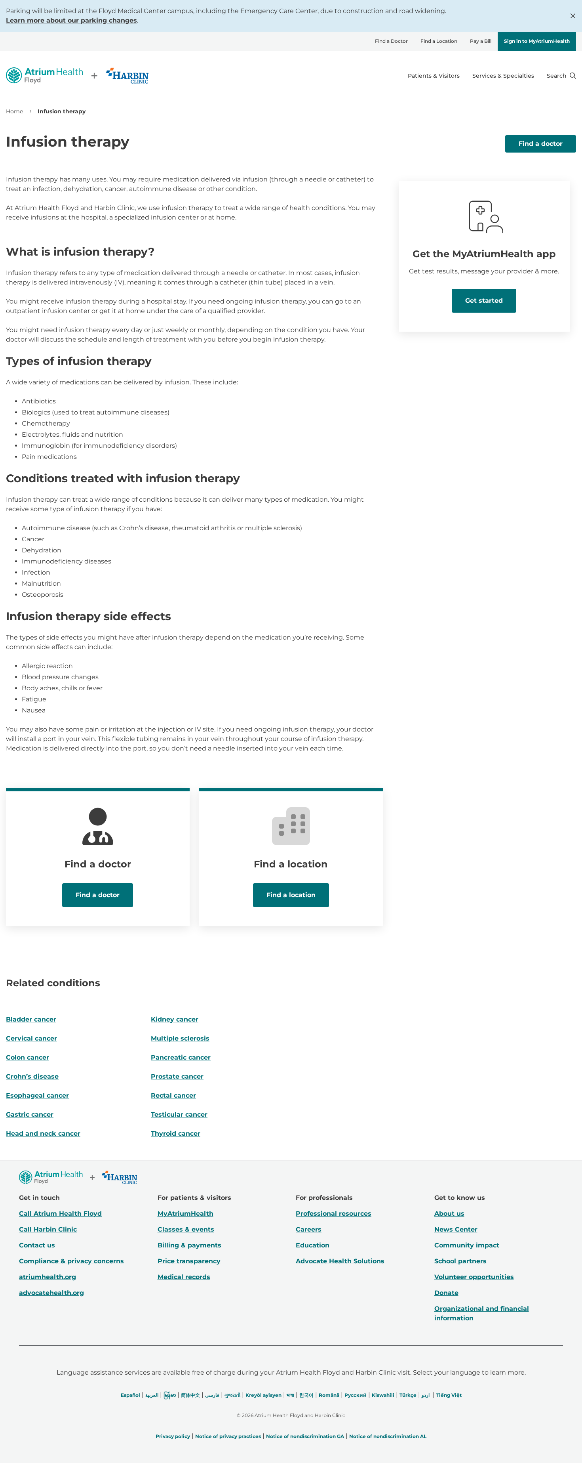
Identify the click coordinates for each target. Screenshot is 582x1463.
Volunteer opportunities (474, 1277)
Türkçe (408, 1395)
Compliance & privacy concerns (71, 1261)
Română (329, 1395)
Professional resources (333, 1213)
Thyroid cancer (175, 1133)
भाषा (290, 1395)
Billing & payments (189, 1245)
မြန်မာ (170, 1395)
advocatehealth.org (51, 1293)
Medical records (184, 1277)
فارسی (212, 1395)
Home (14, 111)
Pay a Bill (480, 41)
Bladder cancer (31, 1019)
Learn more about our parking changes (71, 20)
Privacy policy (173, 1436)
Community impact (466, 1245)
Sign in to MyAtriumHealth (537, 41)
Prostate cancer (177, 1076)
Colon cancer (27, 1057)
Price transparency (189, 1261)
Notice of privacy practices (228, 1436)
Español (130, 1395)
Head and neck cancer (43, 1133)
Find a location (291, 895)
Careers (308, 1229)
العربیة (151, 1395)
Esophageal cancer (37, 1095)
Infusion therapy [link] (62, 111)
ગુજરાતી (232, 1395)
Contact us (37, 1245)
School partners (460, 1261)
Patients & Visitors (434, 75)
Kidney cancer (174, 1019)
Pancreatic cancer (181, 1057)
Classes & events (186, 1229)
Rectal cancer (173, 1095)
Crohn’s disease (32, 1076)
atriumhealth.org (47, 1277)
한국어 (306, 1395)
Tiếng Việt (449, 1395)
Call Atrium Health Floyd (60, 1213)
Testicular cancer (179, 1114)
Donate (446, 1293)
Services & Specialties (503, 75)
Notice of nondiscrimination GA (305, 1436)
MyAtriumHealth (185, 1213)
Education (312, 1245)
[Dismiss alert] (573, 15)
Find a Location (438, 41)
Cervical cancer (31, 1038)
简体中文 (190, 1395)
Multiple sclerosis (180, 1038)
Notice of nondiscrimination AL (387, 1436)
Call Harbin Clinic (48, 1229)
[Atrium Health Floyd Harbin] (77, 75)
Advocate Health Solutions (340, 1261)
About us (449, 1213)
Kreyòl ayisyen (263, 1395)
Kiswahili (383, 1395)
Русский (355, 1395)
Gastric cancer (29, 1114)
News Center (455, 1229)
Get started (484, 300)
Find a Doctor (391, 41)
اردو (426, 1395)
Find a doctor (541, 143)
